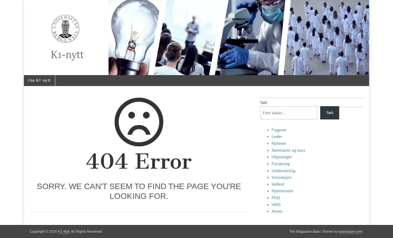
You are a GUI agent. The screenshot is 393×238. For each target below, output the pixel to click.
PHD (276, 197)
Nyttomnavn (282, 191)
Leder (277, 136)
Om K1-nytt (39, 80)
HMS (276, 204)
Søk (263, 102)
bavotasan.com (351, 232)
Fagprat (279, 129)
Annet (277, 211)
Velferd (278, 184)
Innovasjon (281, 177)
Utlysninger (282, 157)
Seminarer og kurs (288, 150)
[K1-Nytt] (196, 37)
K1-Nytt (64, 232)
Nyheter (279, 143)
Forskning (281, 163)
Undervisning (283, 170)
